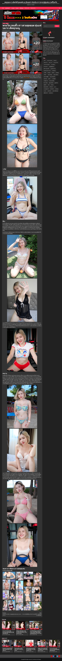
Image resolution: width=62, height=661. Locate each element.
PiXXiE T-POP (50, 62)
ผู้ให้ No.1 (50, 78)
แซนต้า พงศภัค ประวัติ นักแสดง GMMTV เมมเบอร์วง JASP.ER (18, 649)
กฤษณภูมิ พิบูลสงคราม (51, 66)
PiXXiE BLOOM (45, 62)
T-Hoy (4, 30)
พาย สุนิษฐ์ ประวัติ (46, 80)
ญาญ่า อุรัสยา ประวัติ (53, 68)
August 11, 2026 (8, 634)
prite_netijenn (56, 62)
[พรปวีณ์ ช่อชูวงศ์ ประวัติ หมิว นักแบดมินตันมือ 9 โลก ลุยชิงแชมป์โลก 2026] (31, 643)
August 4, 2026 (35, 634)
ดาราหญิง (4, 628)
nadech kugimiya (49, 60)
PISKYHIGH (55, 60)
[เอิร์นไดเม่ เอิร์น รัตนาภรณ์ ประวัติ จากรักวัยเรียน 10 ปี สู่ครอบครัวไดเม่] (22, 625)
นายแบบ (17, 8)
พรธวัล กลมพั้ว (9, 570)
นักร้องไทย (53, 72)
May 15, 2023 (8, 30)
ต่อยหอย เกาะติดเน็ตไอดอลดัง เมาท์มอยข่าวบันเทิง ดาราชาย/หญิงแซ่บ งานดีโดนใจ (31, 2)
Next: (32, 614)
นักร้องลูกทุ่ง (49, 72)
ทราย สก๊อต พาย (54, 70)
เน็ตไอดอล (21, 8)
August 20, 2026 (8, 651)
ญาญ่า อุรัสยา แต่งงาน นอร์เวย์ (47, 70)
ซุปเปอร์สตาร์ (7, 8)
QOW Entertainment (47, 64)
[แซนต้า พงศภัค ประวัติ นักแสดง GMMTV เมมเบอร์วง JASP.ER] (19, 643)
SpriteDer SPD (46, 66)
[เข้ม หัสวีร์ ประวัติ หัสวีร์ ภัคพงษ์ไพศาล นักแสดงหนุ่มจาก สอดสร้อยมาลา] (7, 643)
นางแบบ (13, 8)
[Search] (59, 8)
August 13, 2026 (43, 651)
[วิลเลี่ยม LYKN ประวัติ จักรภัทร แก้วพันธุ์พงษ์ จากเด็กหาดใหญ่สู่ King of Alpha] (42, 643)
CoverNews (34, 659)
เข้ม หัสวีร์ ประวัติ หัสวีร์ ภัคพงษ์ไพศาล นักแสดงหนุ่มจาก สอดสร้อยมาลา (7, 649)
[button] (9, 575)
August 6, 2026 (21, 634)
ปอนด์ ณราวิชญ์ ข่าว (56, 74)
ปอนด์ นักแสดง (45, 78)
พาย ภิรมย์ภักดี (53, 78)
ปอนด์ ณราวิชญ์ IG (50, 74)
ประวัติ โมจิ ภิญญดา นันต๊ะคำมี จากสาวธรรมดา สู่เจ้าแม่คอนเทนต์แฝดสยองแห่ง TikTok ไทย (35, 632)
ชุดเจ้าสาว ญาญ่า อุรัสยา (46, 68)
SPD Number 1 (53, 64)
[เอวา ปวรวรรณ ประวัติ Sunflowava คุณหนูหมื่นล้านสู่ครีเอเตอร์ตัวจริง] (8, 625)
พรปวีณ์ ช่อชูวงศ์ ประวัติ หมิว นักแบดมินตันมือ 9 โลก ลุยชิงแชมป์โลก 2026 (30, 649)
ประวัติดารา (45, 74)
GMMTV (45, 60)
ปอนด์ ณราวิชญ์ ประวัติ (52, 76)
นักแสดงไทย (57, 72)
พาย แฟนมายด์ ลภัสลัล (51, 80)
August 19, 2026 (31, 651)
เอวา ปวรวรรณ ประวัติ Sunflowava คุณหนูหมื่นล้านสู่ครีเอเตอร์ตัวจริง (8, 632)
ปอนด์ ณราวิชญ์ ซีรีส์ (46, 76)
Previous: (12, 614)
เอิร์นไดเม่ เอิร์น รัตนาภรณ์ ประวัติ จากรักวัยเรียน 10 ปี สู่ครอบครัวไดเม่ (21, 632)
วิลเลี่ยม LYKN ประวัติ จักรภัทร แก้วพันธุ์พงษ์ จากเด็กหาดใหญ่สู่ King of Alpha (42, 649)
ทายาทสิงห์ (45, 72)
